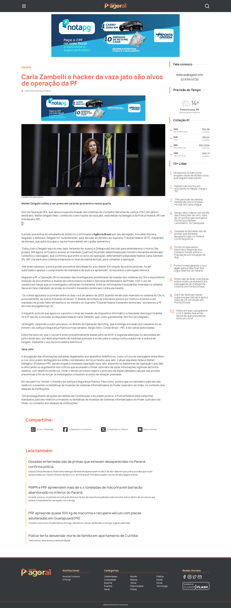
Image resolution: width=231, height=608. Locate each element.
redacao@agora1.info (189, 75)
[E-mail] (200, 577)
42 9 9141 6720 (190, 79)
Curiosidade (110, 579)
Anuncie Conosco (71, 576)
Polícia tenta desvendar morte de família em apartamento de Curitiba (83, 535)
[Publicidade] (115, 35)
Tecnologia (162, 586)
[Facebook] (184, 577)
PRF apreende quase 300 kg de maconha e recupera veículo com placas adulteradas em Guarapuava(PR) (84, 515)
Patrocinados (137, 586)
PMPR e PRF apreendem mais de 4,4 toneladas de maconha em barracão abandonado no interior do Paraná (85, 490)
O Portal (66, 579)
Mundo (133, 576)
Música (133, 579)
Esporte (108, 582)
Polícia (26, 67)
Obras (133, 582)
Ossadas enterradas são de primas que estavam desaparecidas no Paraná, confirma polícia (87, 464)
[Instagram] (190, 577)
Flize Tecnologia (122, 605)
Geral (106, 589)
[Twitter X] (195, 577)
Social (159, 582)
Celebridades (111, 576)
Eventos (108, 586)
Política (159, 576)
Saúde (159, 579)
